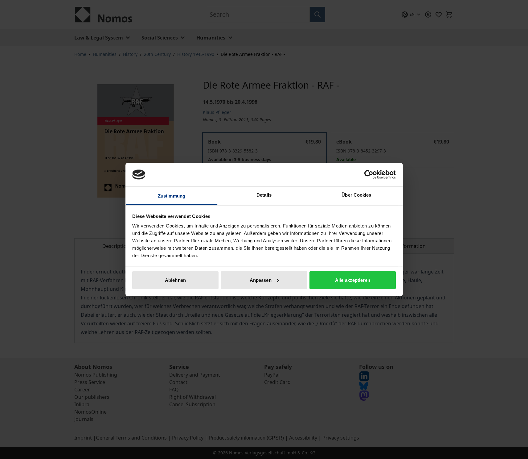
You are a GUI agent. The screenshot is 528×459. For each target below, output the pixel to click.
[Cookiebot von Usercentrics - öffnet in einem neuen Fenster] (369, 174)
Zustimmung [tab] (171, 195)
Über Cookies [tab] (356, 195)
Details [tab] (264, 195)
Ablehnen (175, 279)
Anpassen (261, 279)
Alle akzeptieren (352, 279)
